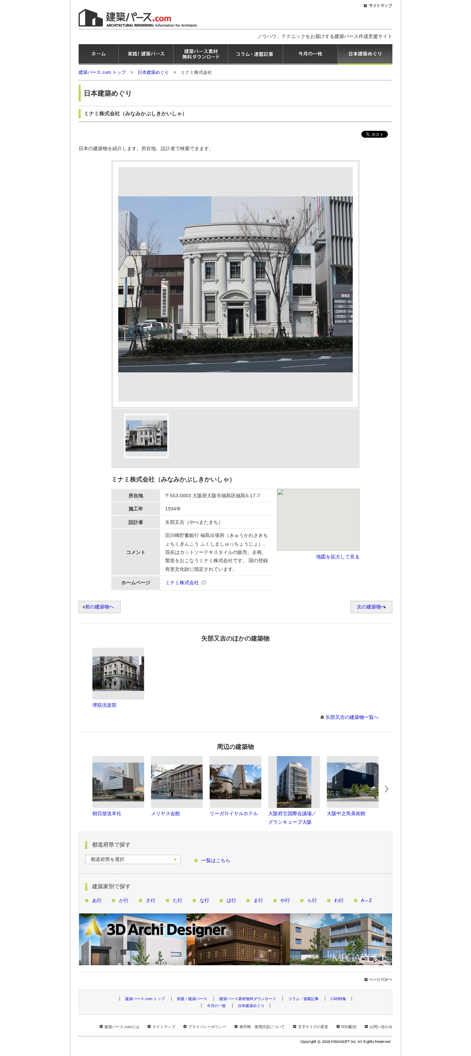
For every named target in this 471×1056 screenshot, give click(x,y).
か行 (124, 900)
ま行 (258, 900)
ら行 (312, 900)
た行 (177, 900)
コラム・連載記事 (255, 54)
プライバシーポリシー (207, 1027)
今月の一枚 (310, 54)
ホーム (98, 54)
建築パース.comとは (121, 1027)
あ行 (97, 900)
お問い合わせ (381, 1027)
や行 (285, 900)
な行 (204, 900)
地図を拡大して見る (338, 556)
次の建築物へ (371, 606)
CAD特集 (338, 999)
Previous (84, 789)
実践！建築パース (146, 54)
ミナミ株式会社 (182, 582)
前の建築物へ (99, 606)
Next (387, 789)
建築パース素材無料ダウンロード (200, 54)
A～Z (366, 900)
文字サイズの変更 (313, 1027)
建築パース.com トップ (102, 72)
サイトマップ (163, 1027)
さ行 (151, 900)
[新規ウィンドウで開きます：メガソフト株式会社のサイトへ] (346, 1042)
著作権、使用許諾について (262, 1027)
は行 (231, 900)
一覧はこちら (215, 860)
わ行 (339, 900)
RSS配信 (349, 1027)
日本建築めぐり (365, 54)
